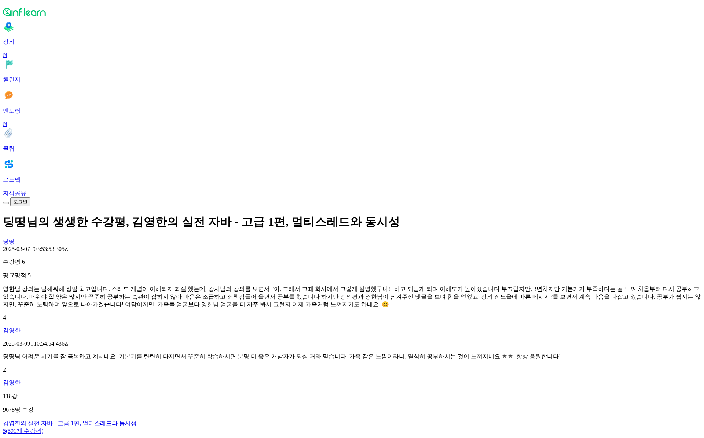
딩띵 (9, 241)
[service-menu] (6, 203)
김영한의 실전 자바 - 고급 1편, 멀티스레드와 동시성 (70, 423)
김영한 (12, 330)
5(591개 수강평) (23, 431)
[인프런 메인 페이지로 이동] (352, 12)
